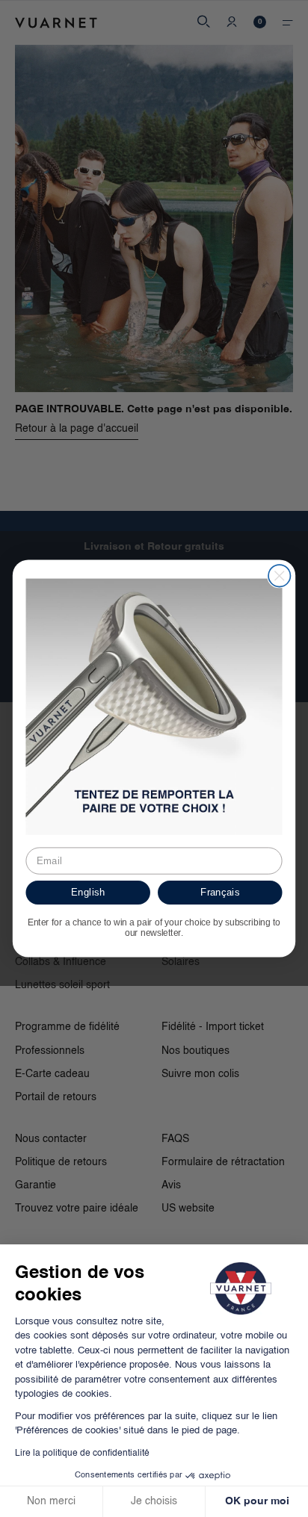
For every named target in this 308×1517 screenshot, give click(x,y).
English (88, 892)
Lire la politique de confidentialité (82, 1453)
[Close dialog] (279, 575)
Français (219, 892)
